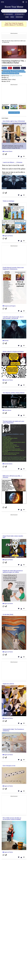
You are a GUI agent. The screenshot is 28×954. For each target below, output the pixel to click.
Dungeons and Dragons (9, 305)
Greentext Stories (8, 151)
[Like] (21, 157)
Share (4, 68)
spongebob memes (21, 72)
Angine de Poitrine (8, 235)
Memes (12, 16)
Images (7, 16)
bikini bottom (13, 72)
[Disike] (19, 156)
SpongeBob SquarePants (16, 75)
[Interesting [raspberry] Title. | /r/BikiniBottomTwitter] (14, 49)
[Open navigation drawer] (26, 2)
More (24, 68)
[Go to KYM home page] (2, 2)
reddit (23, 70)
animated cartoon (10, 73)
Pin (10, 68)
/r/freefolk (6, 340)
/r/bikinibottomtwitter (8, 70)
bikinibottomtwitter (16, 70)
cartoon (3, 73)
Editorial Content (19, 16)
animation (17, 73)
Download (17, 68)
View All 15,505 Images (14, 112)
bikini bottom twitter (6, 72)
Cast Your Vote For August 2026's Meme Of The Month (14, 24)
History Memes (7, 410)
